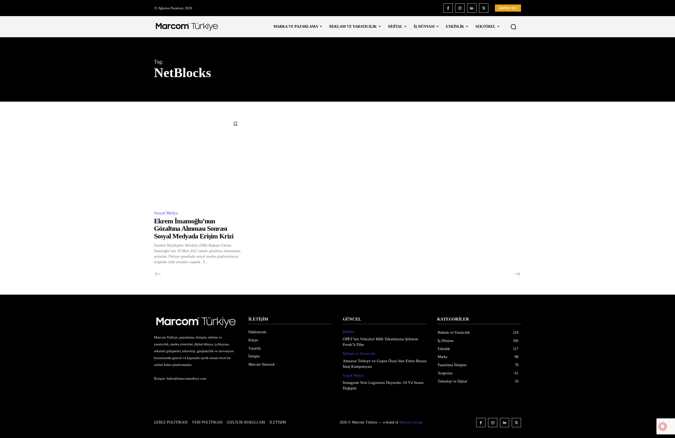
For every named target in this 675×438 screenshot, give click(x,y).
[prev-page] (158, 274)
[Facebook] (448, 8)
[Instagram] (460, 8)
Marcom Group (410, 422)
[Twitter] (483, 8)
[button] (513, 26)
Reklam (348, 332)
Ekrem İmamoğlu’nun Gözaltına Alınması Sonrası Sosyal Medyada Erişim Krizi (193, 228)
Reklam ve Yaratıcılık (359, 354)
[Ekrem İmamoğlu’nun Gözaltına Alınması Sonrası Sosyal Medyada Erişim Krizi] (198, 161)
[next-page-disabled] (517, 274)
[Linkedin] (471, 8)
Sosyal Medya (166, 213)
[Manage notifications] (662, 426)
